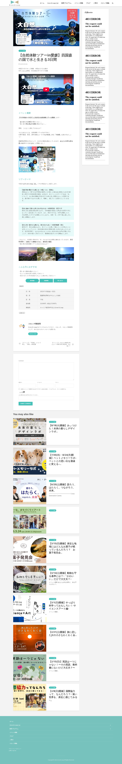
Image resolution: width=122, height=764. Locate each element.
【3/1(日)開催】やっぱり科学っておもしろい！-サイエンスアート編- (62, 605)
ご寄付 (95, 3)
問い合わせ (60, 280)
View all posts (33, 334)
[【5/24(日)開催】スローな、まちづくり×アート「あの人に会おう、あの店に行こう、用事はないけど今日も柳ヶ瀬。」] (29, 520)
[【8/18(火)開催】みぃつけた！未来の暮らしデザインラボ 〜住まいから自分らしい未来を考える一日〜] (29, 431)
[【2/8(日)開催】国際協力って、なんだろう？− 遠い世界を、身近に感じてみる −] (29, 697)
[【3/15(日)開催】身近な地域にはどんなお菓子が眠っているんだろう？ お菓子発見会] (29, 549)
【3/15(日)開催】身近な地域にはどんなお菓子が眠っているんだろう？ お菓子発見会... (62, 548)
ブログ (88, 3)
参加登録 (32, 280)
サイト (57, 382)
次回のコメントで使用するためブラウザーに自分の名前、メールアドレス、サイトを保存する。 (44, 389)
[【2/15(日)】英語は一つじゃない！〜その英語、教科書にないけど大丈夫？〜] (29, 668)
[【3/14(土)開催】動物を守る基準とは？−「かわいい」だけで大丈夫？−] (29, 579)
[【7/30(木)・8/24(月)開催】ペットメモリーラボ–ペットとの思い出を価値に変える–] (29, 461)
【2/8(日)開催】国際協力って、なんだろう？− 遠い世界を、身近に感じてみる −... (63, 695)
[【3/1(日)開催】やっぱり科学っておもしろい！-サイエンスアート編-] (29, 609)
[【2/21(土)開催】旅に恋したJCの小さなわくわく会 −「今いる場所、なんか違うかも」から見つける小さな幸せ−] (29, 638)
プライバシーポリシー (15, 749)
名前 (20, 382)
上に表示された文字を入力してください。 (29, 395)
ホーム (42, 3)
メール (39, 382)
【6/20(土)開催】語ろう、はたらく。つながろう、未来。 (63, 487)
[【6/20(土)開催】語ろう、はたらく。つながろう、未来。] (29, 490)
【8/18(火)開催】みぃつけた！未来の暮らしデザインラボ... (63, 428)
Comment (21, 360)
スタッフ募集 (105, 3)
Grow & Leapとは (52, 3)
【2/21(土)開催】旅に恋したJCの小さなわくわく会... (63, 633)
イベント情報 (78, 3)
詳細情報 (46, 280)
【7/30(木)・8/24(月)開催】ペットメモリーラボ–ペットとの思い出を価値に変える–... (62, 459)
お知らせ (21, 313)
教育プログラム (66, 3)
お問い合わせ (12, 750)
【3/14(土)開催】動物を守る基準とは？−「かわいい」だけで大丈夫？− (62, 576)
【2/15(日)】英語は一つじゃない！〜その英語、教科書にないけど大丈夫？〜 (63, 664)
